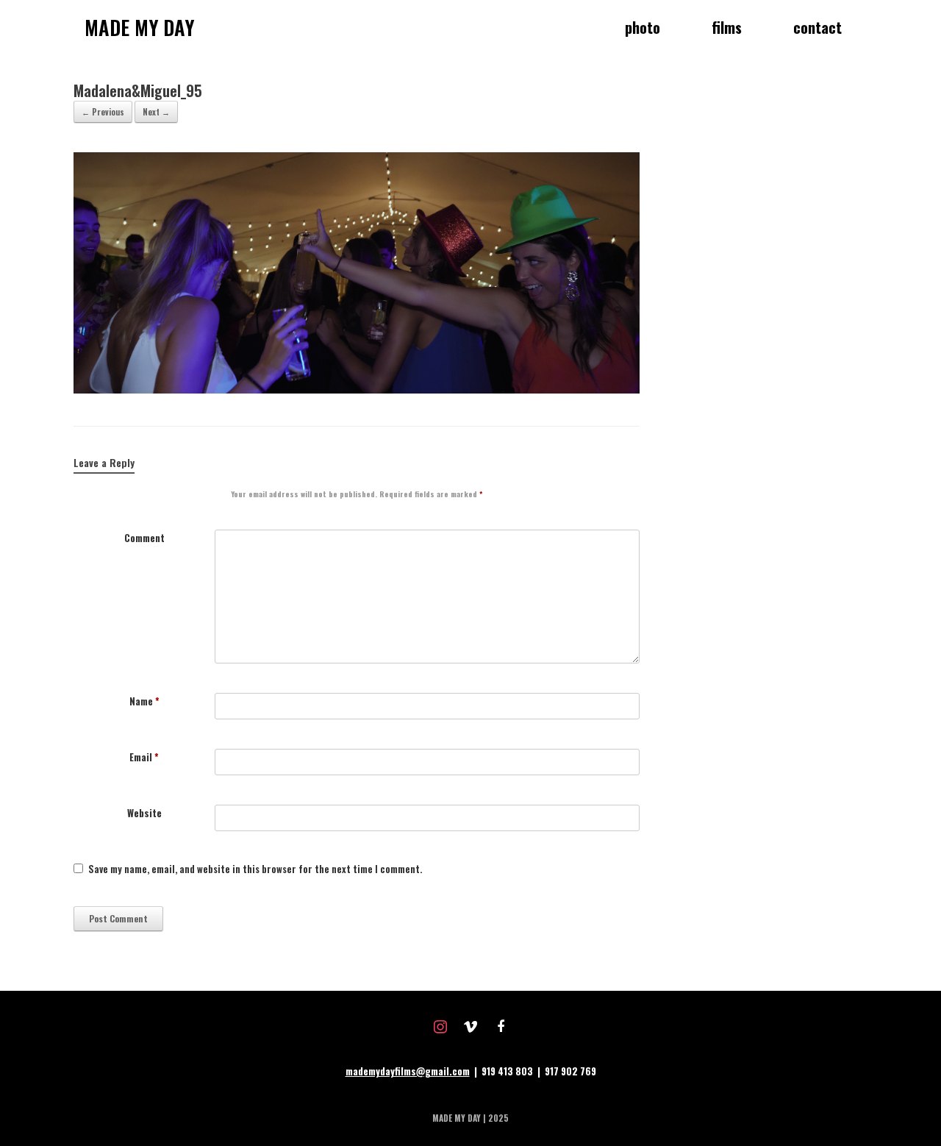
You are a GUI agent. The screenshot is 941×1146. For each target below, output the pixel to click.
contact (817, 27)
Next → (156, 112)
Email (144, 757)
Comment (144, 538)
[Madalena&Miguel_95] (357, 389)
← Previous (103, 112)
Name (144, 701)
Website (144, 813)
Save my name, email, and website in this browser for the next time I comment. (255, 869)
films (727, 27)
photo (642, 27)
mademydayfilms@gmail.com (408, 1071)
